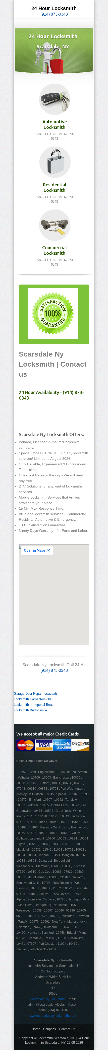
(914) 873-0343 (54, 14)
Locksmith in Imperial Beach (34, 705)
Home (36, 1029)
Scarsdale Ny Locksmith (48, 999)
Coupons (49, 1029)
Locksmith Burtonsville (30, 710)
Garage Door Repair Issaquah (35, 693)
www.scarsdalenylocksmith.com (53, 1016)
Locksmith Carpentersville (32, 699)
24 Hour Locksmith (54, 8)
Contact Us (67, 1029)
